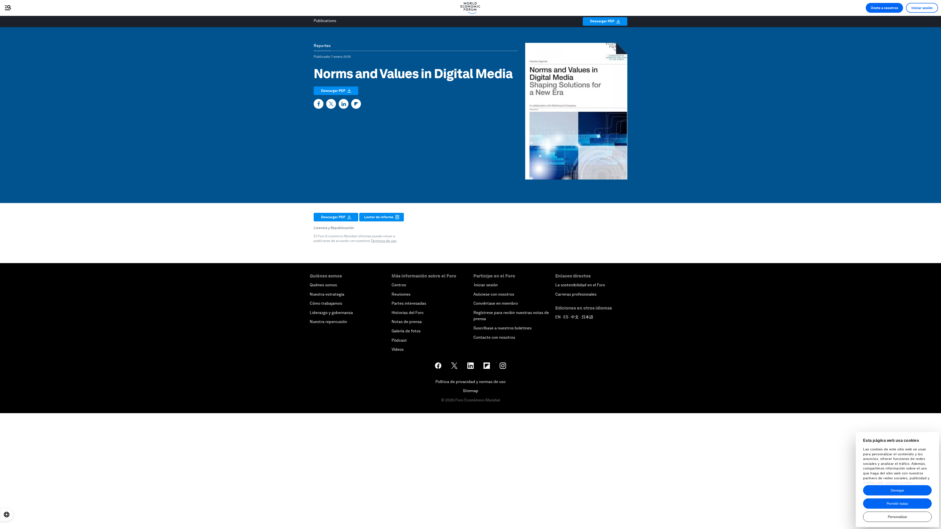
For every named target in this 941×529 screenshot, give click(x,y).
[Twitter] (331, 104)
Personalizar (897, 517)
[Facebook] (318, 104)
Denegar (897, 490)
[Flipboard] (356, 104)
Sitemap (470, 390)
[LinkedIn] (343, 104)
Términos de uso (383, 241)
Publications (325, 20)
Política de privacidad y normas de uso (470, 381)
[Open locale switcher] (6, 514)
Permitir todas (897, 503)
